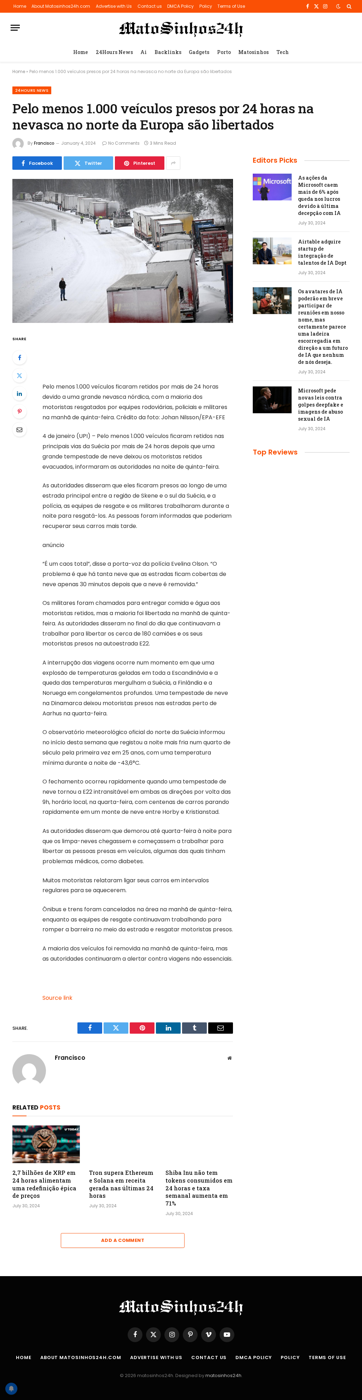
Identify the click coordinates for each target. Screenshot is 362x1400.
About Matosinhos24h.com (60, 6)
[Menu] (15, 28)
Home (19, 6)
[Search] (348, 6)
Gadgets (199, 52)
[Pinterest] (19, 411)
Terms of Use (231, 6)
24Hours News (114, 52)
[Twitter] (19, 375)
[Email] (19, 429)
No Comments (124, 143)
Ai (143, 52)
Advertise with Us (114, 6)
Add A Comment (122, 1240)
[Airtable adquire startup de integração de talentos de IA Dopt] (272, 251)
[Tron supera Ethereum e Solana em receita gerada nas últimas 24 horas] (123, 1144)
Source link (57, 998)
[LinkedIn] (19, 393)
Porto (224, 52)
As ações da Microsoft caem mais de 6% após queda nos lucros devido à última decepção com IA (319, 195)
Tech (282, 52)
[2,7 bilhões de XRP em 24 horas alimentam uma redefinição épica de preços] (46, 1144)
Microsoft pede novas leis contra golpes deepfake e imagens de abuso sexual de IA (320, 404)
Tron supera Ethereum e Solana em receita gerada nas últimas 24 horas (121, 1184)
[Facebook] (19, 357)
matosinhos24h (223, 1375)
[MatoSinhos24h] (181, 27)
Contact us (150, 6)
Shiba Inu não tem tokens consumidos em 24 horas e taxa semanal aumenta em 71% (199, 1188)
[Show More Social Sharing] (173, 163)
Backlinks (167, 52)
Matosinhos (253, 52)
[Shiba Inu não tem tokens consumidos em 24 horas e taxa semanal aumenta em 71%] (199, 1144)
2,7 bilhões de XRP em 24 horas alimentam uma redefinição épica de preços (44, 1184)
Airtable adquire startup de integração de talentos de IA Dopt (322, 252)
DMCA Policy (180, 6)
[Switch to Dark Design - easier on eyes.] (338, 6)
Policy (205, 6)
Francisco (44, 143)
